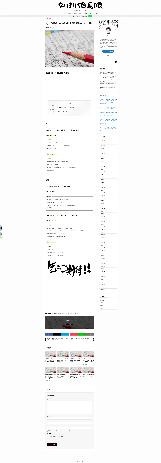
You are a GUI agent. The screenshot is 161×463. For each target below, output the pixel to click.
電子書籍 (102, 308)
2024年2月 (103, 198)
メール (49, 421)
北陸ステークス (64, 313)
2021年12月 (103, 266)
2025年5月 (103, 174)
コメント (49, 399)
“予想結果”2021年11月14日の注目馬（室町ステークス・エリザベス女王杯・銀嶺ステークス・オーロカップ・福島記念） (108, 101)
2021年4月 (103, 287)
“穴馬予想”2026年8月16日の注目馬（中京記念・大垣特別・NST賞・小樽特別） (108, 77)
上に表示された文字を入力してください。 (55, 436)
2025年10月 (103, 166)
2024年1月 (103, 200)
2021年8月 (103, 276)
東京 (53, 105)
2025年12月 (103, 161)
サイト (48, 426)
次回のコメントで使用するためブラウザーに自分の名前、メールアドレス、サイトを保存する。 (67, 430)
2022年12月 (103, 234)
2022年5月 (103, 253)
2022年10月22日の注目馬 (56, 313)
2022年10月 (103, 239)
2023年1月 (103, 232)
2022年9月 (103, 242)
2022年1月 (103, 263)
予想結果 (102, 300)
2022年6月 (103, 250)
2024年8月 (103, 182)
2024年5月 (103, 190)
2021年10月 (103, 271)
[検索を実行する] (116, 62)
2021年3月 (103, 289)
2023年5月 (103, 221)
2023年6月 (103, 219)
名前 (48, 416)
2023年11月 (103, 205)
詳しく (90, 16)
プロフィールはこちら (108, 51)
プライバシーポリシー (80, 459)
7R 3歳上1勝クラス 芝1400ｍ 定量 (62, 111)
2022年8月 (103, 245)
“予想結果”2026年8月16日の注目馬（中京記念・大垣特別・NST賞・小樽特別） (108, 73)
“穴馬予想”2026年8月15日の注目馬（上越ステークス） (108, 84)
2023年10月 (103, 208)
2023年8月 (103, 213)
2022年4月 (103, 255)
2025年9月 (103, 169)
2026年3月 (103, 153)
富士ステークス (70, 313)
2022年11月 (103, 237)
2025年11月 (103, 164)
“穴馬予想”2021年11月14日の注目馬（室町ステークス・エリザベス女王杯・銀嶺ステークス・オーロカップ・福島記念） (108, 114)
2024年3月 (103, 195)
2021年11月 (103, 268)
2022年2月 (103, 260)
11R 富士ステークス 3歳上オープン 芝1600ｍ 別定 (65, 107)
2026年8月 (103, 140)
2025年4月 (103, 177)
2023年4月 (103, 224)
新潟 (53, 109)
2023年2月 (103, 229)
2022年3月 (103, 258)
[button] (49, 334)
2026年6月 (103, 145)
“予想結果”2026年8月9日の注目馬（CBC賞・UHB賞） (108, 88)
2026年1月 (103, 158)
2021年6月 (103, 281)
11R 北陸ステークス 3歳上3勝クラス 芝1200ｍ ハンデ (66, 112)
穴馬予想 (47, 27)
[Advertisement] (69, 87)
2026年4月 (103, 150)
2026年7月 (103, 143)
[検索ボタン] (96, 13)
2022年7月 (103, 247)
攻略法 (102, 302)
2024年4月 (103, 192)
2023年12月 (103, 203)
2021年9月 (103, 274)
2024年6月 (103, 187)
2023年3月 (103, 226)
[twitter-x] (108, 55)
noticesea (102, 103)
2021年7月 (103, 279)
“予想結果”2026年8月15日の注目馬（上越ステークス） (108, 80)
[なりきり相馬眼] (80, 5)
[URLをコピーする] (90, 334)
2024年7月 (103, 184)
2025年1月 (103, 179)
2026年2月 (103, 156)
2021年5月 (103, 284)
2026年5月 (103, 148)
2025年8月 (103, 171)
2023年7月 (103, 216)
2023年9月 (103, 211)
